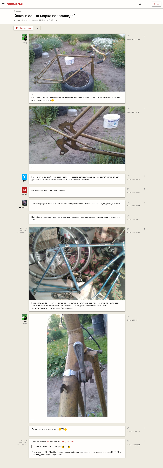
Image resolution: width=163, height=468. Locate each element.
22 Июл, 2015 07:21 (48, 20)
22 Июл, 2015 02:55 (133, 431)
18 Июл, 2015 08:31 (133, 219)
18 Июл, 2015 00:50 (133, 179)
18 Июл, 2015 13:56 (133, 320)
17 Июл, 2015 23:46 (133, 39)
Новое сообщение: (30, 20)
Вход (156, 4)
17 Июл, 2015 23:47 (133, 112)
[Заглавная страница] (14, 2)
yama (25, 181)
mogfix (24, 194)
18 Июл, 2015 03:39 (133, 193)
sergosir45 (23, 207)
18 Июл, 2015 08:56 (133, 232)
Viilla (25, 41)
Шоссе (17, 11)
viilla (47, 442)
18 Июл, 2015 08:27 (133, 206)
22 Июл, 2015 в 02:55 (67, 442)
